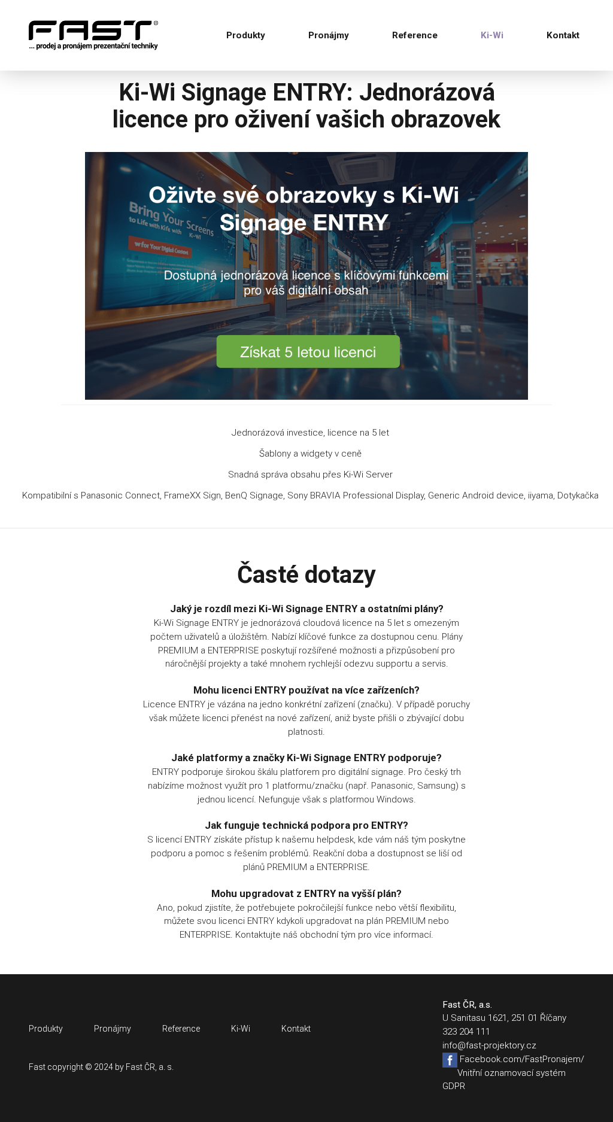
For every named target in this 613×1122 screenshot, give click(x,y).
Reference (415, 35)
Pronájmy (328, 35)
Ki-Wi (492, 35)
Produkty (245, 35)
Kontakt (563, 35)
